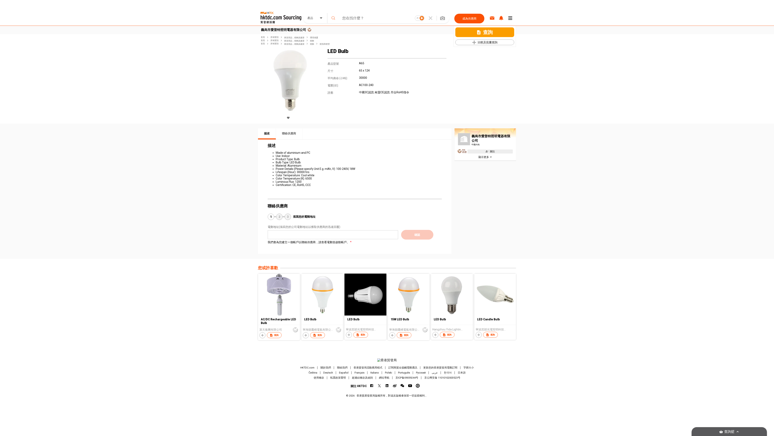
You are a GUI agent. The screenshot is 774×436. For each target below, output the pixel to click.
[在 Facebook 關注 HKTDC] (372, 386)
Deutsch (328, 372)
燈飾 (312, 41)
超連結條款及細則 (362, 377)
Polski (388, 372)
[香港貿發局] (387, 360)
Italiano (374, 372)
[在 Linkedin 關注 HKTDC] (387, 386)
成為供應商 (469, 18)
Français (359, 372)
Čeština (313, 372)
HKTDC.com (307, 367)
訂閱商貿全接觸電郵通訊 (402, 367)
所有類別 (274, 37)
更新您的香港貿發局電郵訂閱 (440, 367)
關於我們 (325, 367)
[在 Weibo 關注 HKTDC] (395, 386)
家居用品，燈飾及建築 (294, 37)
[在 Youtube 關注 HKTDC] (410, 386)
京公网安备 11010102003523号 (442, 377)
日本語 (462, 372)
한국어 (448, 372)
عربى (435, 372)
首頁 (263, 37)
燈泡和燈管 (325, 44)
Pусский (421, 372)
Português (404, 372)
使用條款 (319, 377)
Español (344, 372)
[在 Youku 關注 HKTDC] (418, 386)
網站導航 (384, 377)
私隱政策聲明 (338, 377)
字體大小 (468, 367)
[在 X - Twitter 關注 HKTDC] (379, 386)
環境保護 (314, 37)
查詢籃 (729, 432)
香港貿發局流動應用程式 (368, 367)
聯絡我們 (342, 367)
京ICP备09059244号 (406, 377)
